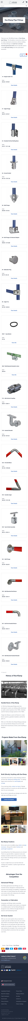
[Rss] (3, 949)
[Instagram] (24, 949)
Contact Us (18, 998)
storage (3, 783)
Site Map (18, 996)
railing (9, 779)
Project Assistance (5, 996)
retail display (17, 781)
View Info (14, 342)
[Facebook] (7, 949)
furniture (19, 847)
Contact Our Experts (9, 799)
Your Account (4, 998)
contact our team (15, 786)
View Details (14, 85)
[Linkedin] (20, 949)
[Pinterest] (3, 951)
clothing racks (16, 779)
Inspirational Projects (5, 991)
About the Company (5, 993)
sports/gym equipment (6, 849)
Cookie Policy (4, 1003)
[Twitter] (11, 949)
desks (20, 845)
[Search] (26, 6)
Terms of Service (4, 1001)
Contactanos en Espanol (21, 1001)
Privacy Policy (19, 991)
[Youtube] (15, 949)
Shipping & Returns (20, 993)
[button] (5, 762)
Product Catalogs (19, 1003)
